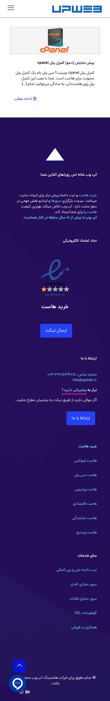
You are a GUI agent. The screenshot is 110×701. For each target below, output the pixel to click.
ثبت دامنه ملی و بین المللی (76, 570)
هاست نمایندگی (84, 518)
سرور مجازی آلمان (83, 584)
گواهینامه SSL (86, 613)
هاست (91, 212)
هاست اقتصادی (85, 504)
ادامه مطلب (23, 99)
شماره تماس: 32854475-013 (72, 375)
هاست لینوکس (85, 461)
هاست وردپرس (86, 489)
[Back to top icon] (19, 666)
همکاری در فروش (84, 627)
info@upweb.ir (84, 380)
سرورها (55, 201)
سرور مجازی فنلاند (83, 599)
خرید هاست (87, 195)
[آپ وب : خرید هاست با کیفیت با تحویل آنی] (78, 8)
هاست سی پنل (85, 475)
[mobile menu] (11, 9)
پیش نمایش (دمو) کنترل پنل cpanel (65, 63)
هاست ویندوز (86, 532)
